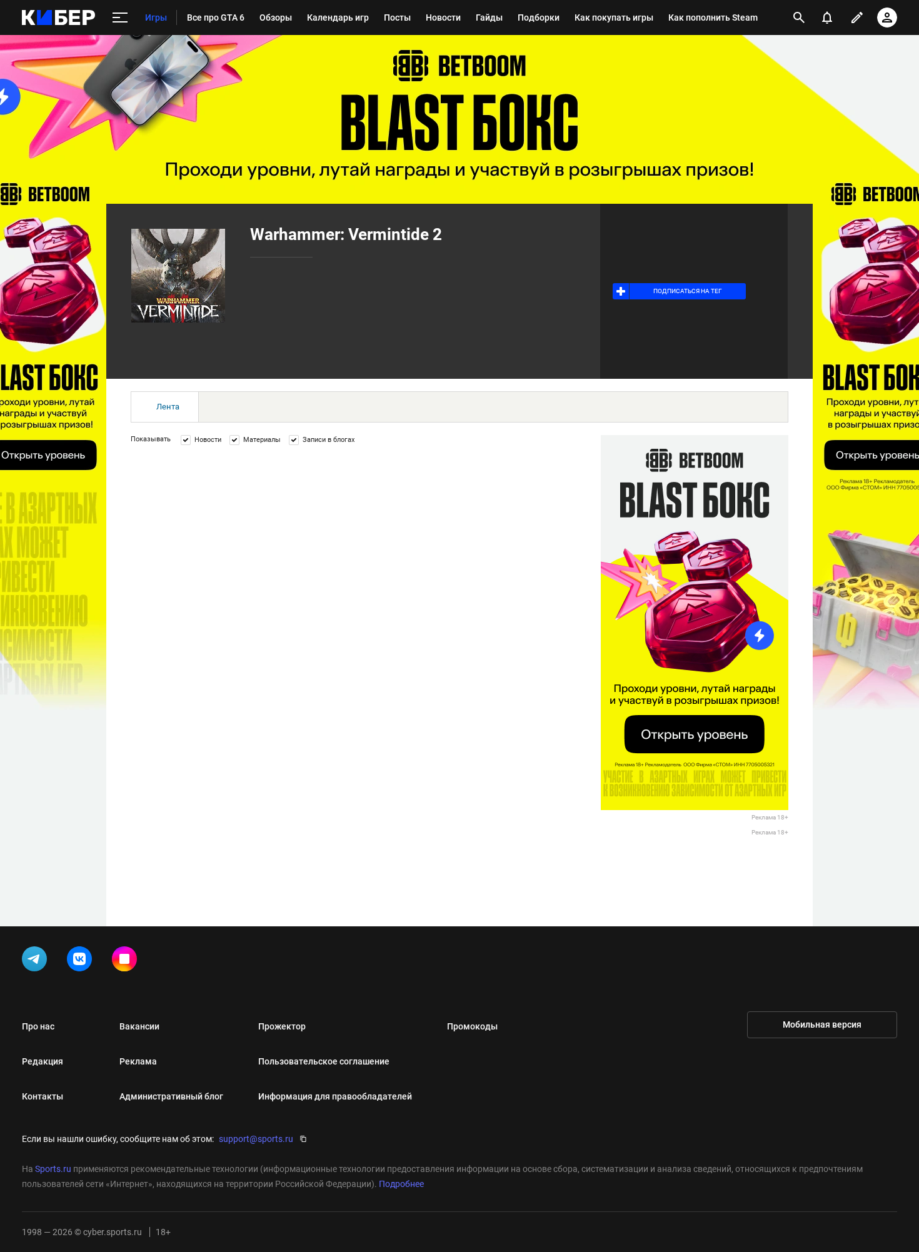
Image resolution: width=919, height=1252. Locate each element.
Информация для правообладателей (335, 1096)
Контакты (42, 1096)
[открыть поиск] (799, 18)
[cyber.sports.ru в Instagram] (127, 961)
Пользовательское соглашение (323, 1061)
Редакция (42, 1061)
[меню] (120, 18)
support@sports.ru (256, 1139)
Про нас (38, 1026)
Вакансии (139, 1026)
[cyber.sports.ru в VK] (82, 961)
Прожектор (282, 1026)
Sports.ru (53, 1169)
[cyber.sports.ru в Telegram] (37, 961)
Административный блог (171, 1096)
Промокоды (472, 1026)
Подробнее (401, 1184)
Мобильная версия (822, 1024)
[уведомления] (827, 18)
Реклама (138, 1061)
